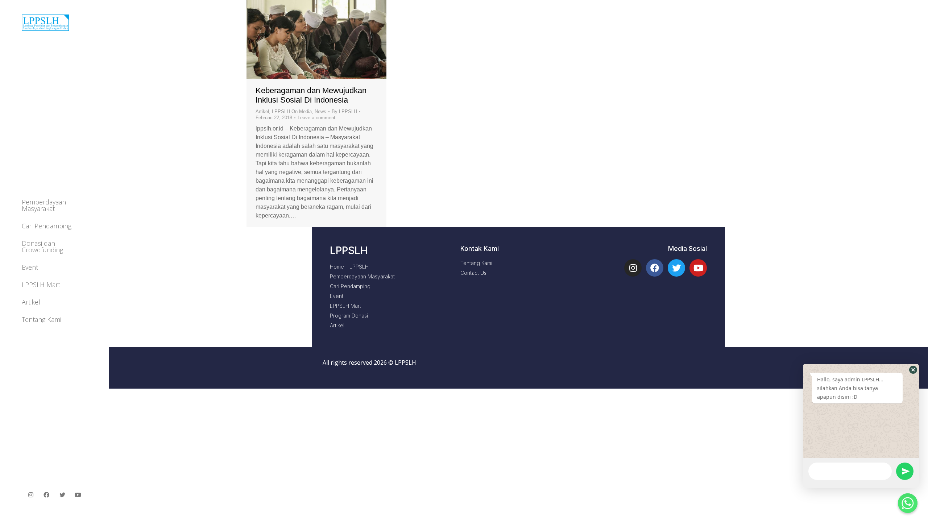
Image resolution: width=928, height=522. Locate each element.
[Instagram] (633, 268)
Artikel (262, 111)
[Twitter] (676, 268)
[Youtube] (698, 268)
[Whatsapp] (907, 503)
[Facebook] (654, 268)
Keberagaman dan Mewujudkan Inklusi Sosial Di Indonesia (311, 95)
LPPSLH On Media (292, 111)
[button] (913, 370)
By (344, 111)
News (320, 111)
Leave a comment (316, 117)
